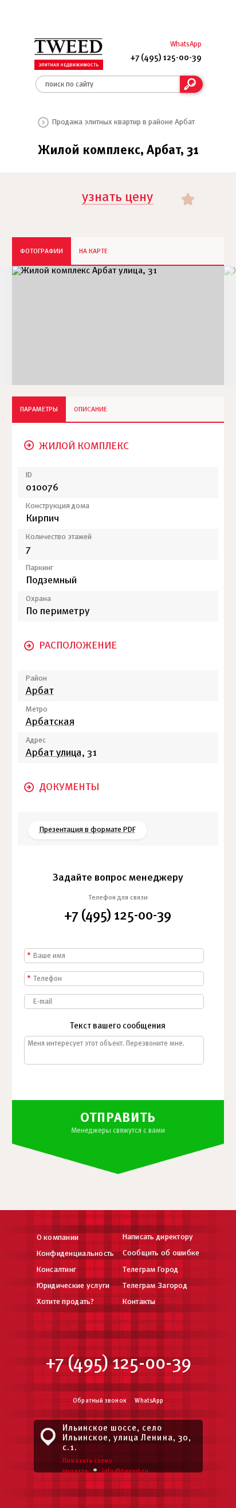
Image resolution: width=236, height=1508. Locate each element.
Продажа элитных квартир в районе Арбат (123, 122)
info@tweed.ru (125, 1471)
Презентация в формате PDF (88, 830)
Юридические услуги (73, 1286)
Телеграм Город (151, 1270)
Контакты (139, 1302)
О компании (58, 1238)
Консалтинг (57, 1270)
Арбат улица (54, 753)
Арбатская (50, 722)
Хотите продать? (66, 1302)
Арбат (40, 691)
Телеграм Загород (155, 1286)
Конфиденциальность (76, 1254)
